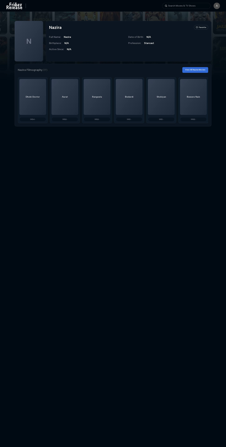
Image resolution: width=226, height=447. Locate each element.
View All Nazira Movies (195, 70)
